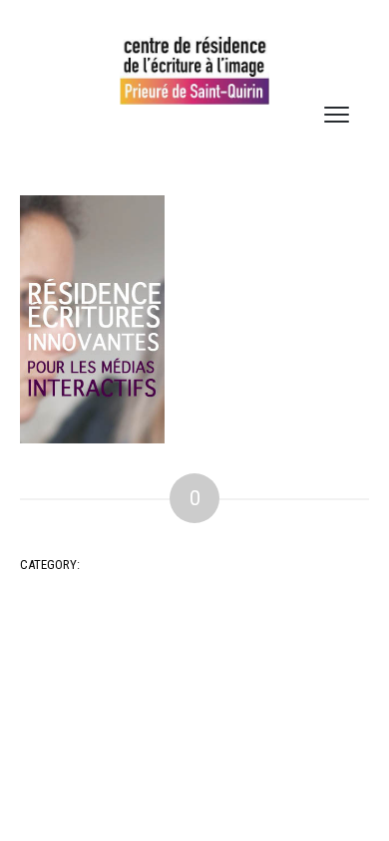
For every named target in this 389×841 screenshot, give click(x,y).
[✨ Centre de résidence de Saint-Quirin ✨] (194, 70)
